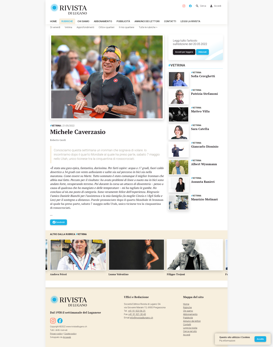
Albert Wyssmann (204, 164)
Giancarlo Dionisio (204, 146)
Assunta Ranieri (203, 182)
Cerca (201, 6)
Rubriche (67, 21)
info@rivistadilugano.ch (141, 317)
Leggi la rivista (190, 21)
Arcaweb (67, 337)
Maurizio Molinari (204, 199)
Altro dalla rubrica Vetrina (68, 234)
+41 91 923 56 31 (137, 311)
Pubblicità (123, 21)
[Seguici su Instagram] (184, 6)
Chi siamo (83, 21)
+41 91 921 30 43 (137, 314)
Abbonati (202, 52)
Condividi (58, 222)
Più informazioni (227, 340)
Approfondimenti (85, 27)
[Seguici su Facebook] (190, 6)
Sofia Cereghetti (203, 76)
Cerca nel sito (190, 331)
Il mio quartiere (126, 27)
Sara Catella (200, 129)
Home (53, 21)
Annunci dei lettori (147, 21)
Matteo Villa (200, 111)
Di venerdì (55, 27)
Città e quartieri (106, 27)
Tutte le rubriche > (148, 27)
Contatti (170, 21)
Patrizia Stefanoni (204, 94)
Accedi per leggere (184, 52)
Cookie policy (70, 334)
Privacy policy (56, 334)
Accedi (215, 6)
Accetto (260, 339)
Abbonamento (103, 21)
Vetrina (68, 27)
